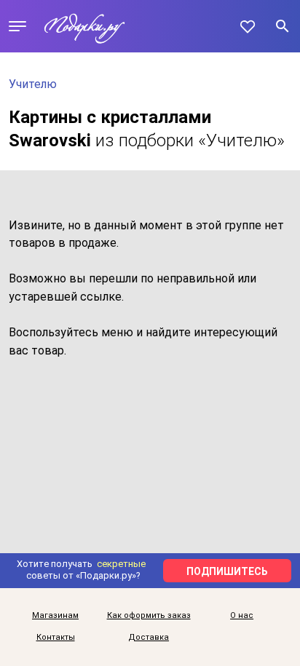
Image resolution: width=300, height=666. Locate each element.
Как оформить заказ (149, 615)
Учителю (33, 84)
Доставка (148, 637)
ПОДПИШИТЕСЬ (227, 571)
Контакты (55, 637)
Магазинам (55, 615)
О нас (241, 615)
